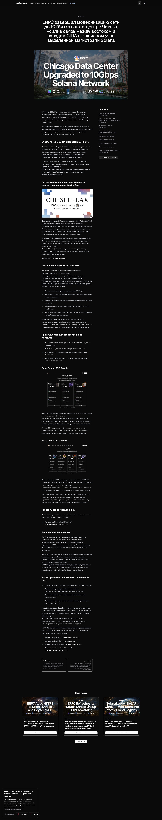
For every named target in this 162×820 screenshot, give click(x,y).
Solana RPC (45, 3)
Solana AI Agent (35, 3)
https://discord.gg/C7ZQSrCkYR (56, 525)
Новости (72, 3)
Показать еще (81, 742)
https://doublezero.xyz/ (59, 258)
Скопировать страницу (109, 157)
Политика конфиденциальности (13, 809)
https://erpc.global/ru (71, 638)
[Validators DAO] (22, 3)
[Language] (139, 3)
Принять (35, 814)
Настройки (10, 814)
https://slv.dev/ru (69, 641)
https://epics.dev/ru (74, 644)
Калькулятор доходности (59, 3)
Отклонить (23, 814)
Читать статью (40, 733)
